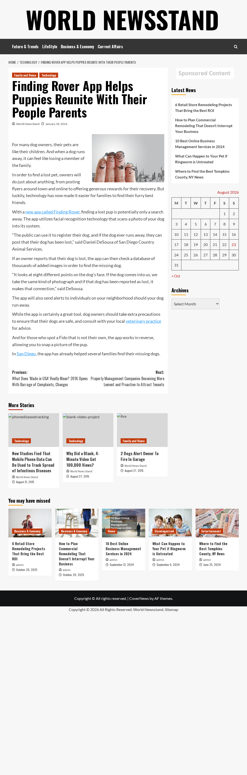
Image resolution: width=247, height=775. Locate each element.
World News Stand (28, 124)
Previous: (50, 378)
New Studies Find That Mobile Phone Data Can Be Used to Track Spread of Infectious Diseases (33, 461)
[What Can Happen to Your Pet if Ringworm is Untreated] (170, 523)
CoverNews (139, 598)
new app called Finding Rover (52, 211)
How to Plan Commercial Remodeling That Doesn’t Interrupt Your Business (204, 126)
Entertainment (211, 531)
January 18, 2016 (56, 124)
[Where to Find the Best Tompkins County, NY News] (217, 523)
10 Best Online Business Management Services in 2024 (200, 144)
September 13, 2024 (122, 564)
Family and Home (25, 75)
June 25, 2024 (212, 564)
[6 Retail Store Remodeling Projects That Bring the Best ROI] (30, 523)
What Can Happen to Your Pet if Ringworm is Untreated (201, 159)
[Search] (236, 46)
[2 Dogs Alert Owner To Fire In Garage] (142, 430)
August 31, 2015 (25, 482)
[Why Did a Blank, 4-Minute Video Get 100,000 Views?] (88, 430)
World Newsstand (122, 19)
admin (20, 565)
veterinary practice (143, 321)
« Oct (176, 276)
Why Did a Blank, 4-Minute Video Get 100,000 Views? (82, 459)
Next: (127, 378)
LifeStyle (49, 46)
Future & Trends (25, 46)
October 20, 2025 (26, 570)
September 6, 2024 (168, 564)
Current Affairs (110, 46)
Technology (48, 75)
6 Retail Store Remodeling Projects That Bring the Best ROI (203, 108)
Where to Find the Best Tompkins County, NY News (202, 174)
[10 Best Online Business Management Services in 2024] (123, 523)
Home (111, 531)
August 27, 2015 (79, 476)
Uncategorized (164, 531)
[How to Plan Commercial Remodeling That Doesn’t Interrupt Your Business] (76, 523)
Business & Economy (77, 46)
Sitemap (171, 609)
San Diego (26, 353)
